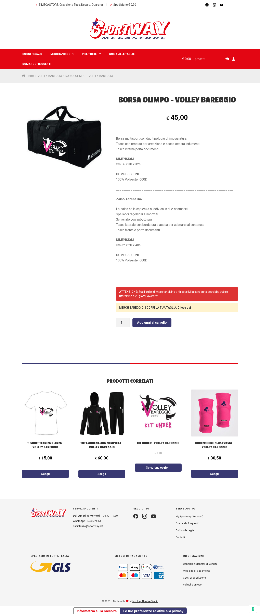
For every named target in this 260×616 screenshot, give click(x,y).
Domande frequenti (36, 63)
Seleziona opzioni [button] (158, 467)
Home (31, 75)
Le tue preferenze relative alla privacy (153, 611)
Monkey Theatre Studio (145, 601)
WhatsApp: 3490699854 (87, 520)
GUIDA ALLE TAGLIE (121, 54)
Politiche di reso (192, 584)
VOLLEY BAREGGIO (50, 75)
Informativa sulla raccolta (97, 611)
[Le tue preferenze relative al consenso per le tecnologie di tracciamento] (253, 609)
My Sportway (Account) (189, 516)
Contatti (180, 537)
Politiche (89, 54)
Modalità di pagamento (196, 570)
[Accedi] (233, 59)
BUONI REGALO (32, 54)
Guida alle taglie (185, 530)
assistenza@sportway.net (88, 526)
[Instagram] (214, 5)
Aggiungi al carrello (152, 322)
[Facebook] (207, 5)
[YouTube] (221, 5)
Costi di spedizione (194, 577)
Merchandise (60, 54)
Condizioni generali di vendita (200, 563)
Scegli (45, 474)
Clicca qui (184, 307)
